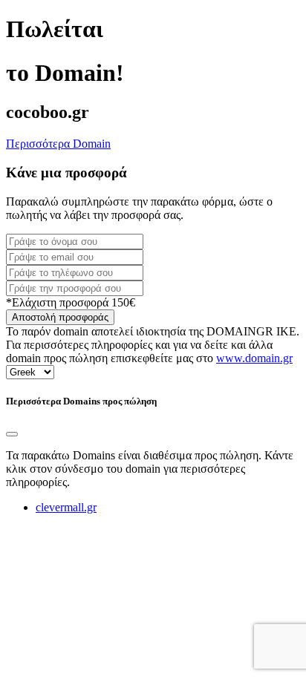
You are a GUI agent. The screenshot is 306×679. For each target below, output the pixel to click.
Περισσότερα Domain (58, 143)
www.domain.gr (254, 358)
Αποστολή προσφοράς (60, 317)
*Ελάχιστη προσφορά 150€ (70, 302)
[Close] (12, 434)
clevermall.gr (66, 507)
